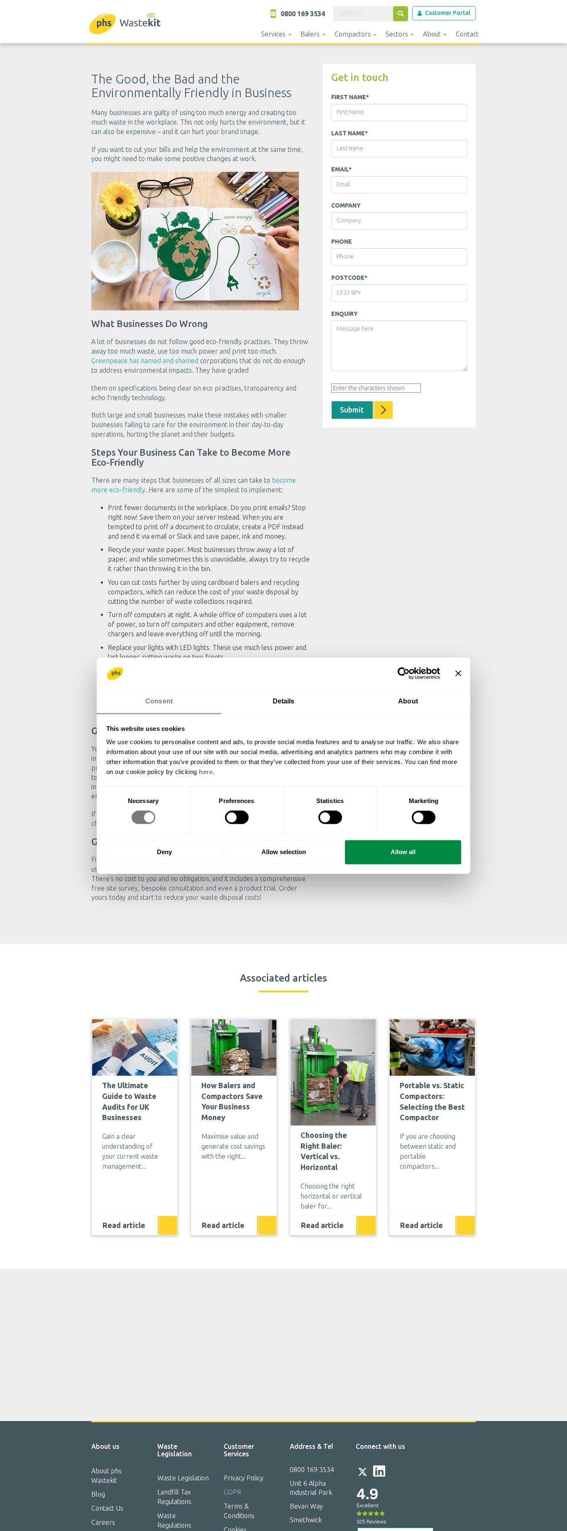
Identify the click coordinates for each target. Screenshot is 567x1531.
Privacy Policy (244, 1478)
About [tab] (408, 701)
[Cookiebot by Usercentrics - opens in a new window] (403, 673)
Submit (352, 409)
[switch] (237, 817)
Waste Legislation (183, 1478)
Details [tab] (284, 701)
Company (346, 205)
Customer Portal (447, 13)
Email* (341, 169)
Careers (103, 1522)
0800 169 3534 (312, 1469)
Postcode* (349, 277)
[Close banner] (458, 673)
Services (274, 34)
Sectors (398, 34)
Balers (311, 34)
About (432, 34)
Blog (98, 1494)
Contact (467, 34)
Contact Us (107, 1508)
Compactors (353, 34)
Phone (341, 241)
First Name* (350, 97)
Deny (164, 851)
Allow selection (284, 851)
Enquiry (344, 313)
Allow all (403, 851)
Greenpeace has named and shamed (144, 360)
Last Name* (349, 133)
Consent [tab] (159, 701)
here (206, 771)
